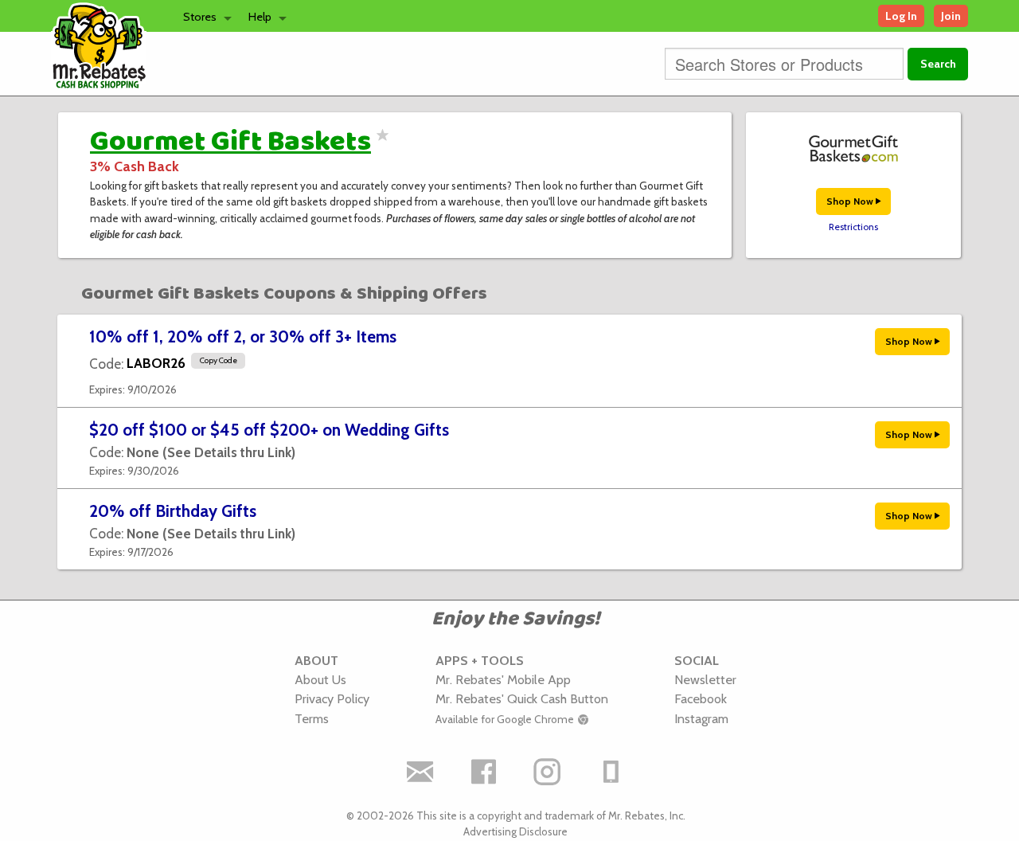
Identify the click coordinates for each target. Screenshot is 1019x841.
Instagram (701, 718)
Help (259, 17)
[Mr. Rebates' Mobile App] (611, 771)
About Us (320, 679)
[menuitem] (203, 16)
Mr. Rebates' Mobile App (503, 679)
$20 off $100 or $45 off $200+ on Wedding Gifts (269, 430)
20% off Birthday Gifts (172, 511)
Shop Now (851, 201)
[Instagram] (547, 771)
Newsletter (705, 679)
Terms (312, 718)
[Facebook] (484, 771)
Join (951, 16)
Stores (200, 17)
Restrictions (853, 227)
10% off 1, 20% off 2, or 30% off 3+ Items (242, 336)
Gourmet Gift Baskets (230, 141)
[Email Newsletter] (420, 771)
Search (938, 64)
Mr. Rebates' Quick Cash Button (521, 698)
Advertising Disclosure (515, 831)
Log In (901, 16)
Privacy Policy (332, 698)
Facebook (700, 698)
